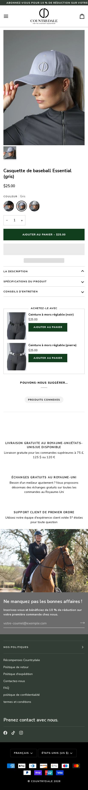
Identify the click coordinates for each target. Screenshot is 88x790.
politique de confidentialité (21, 695)
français (21, 753)
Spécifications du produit (25, 281)
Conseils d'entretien (20, 291)
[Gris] (22, 207)
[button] (44, 249)
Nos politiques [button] (15, 647)
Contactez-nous (14, 681)
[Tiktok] (13, 733)
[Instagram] (21, 733)
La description (15, 271)
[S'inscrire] (81, 622)
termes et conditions (17, 702)
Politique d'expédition (18, 674)
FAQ (6, 688)
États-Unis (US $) (55, 753)
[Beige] (34, 207)
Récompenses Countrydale (21, 660)
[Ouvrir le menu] (9, 16)
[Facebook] (5, 733)
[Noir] (9, 207)
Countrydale (42, 781)
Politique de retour (16, 667)
